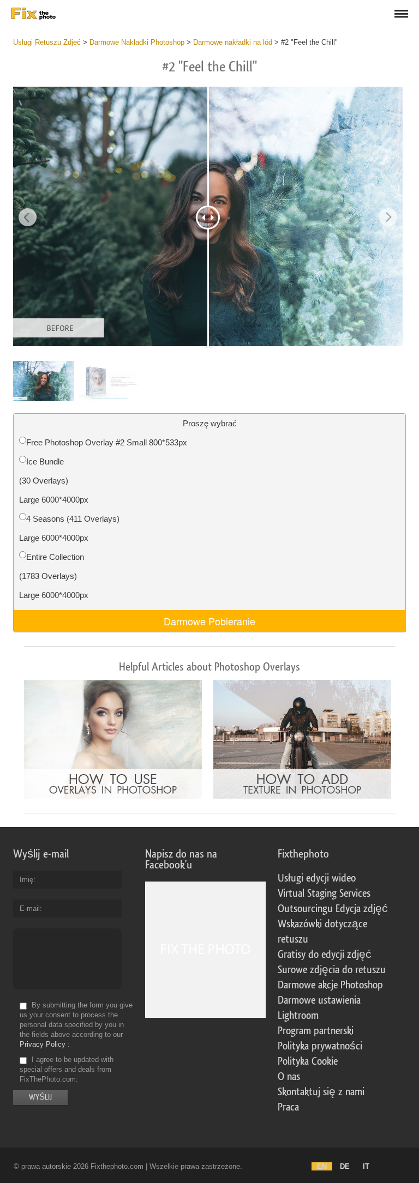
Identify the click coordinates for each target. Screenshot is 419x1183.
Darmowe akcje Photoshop (330, 985)
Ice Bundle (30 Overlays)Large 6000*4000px (53, 480)
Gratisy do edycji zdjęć (325, 954)
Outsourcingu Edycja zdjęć (333, 908)
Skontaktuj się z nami (321, 1092)
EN (322, 1166)
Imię (26, 880)
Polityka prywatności (320, 1046)
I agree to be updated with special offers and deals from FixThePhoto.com (66, 1069)
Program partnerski (316, 1030)
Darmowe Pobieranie (209, 621)
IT (366, 1166)
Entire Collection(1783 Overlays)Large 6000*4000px (53, 576)
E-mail (30, 908)
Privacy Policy (42, 1044)
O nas (289, 1076)
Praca (288, 1107)
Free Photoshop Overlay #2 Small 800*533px (106, 442)
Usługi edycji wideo (317, 878)
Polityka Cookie (308, 1061)
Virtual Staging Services (324, 893)
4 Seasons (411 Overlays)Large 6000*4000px (69, 528)
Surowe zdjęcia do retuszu (332, 969)
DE (345, 1166)
